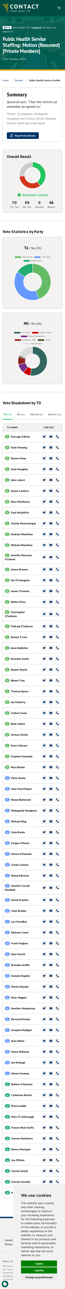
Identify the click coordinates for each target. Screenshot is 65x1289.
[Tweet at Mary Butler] (44, 767)
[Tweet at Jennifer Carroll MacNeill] (44, 887)
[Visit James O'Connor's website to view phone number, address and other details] (57, 591)
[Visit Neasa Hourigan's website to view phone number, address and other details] (57, 1149)
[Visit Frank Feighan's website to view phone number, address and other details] (57, 943)
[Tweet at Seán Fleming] (44, 447)
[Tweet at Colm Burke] (44, 832)
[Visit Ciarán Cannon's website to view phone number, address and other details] (57, 864)
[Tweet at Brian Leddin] (44, 1106)
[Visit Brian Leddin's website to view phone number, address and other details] (57, 1106)
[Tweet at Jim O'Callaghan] (44, 580)
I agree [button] (39, 1263)
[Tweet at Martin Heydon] (44, 986)
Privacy (8, 1244)
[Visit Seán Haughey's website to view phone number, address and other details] (57, 469)
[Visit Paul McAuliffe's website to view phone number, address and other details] (57, 512)
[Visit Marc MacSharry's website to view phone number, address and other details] (57, 501)
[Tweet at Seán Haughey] (44, 469)
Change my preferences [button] (39, 1277)
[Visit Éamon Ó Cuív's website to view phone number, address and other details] (57, 637)
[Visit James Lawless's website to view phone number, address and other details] (57, 490)
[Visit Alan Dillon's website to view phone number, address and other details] (57, 1041)
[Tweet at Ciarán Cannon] (44, 864)
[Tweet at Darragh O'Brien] (44, 436)
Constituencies (13, 1240)
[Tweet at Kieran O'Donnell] (44, 854)
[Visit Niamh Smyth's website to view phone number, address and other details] (57, 669)
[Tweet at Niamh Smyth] (44, 669)
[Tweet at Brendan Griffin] (44, 965)
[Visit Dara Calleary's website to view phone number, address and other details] (57, 745)
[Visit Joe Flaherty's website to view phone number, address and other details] (57, 702)
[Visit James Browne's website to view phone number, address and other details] (57, 569)
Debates (19, 80)
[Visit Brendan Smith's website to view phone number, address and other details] (57, 658)
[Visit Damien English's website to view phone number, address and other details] (57, 975)
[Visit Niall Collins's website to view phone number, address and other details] (57, 723)
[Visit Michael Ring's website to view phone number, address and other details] (57, 821)
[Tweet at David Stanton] (44, 900)
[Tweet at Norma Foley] (44, 458)
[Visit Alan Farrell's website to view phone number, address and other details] (57, 954)
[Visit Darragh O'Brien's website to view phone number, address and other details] (57, 436)
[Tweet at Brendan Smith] (44, 658)
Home (6, 80)
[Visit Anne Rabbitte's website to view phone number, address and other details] (57, 648)
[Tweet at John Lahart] (44, 480)
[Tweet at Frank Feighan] (44, 943)
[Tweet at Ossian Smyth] (44, 1171)
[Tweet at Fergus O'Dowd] (44, 843)
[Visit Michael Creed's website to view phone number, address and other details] (57, 932)
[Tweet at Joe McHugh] (44, 1062)
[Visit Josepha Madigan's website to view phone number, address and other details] (57, 1030)
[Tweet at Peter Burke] (44, 778)
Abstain (36, 414)
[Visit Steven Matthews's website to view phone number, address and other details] (57, 1138)
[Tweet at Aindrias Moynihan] (44, 534)
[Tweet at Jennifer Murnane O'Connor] (44, 557)
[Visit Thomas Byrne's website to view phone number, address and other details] (57, 691)
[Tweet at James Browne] (44, 569)
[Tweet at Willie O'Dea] (44, 602)
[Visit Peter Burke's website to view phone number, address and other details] (57, 778)
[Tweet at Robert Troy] (44, 680)
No (21, 414)
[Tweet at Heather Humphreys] (44, 1008)
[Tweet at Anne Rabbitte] (44, 648)
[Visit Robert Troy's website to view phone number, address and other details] (57, 680)
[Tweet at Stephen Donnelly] (44, 756)
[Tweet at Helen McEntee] (44, 1051)
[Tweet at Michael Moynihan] (44, 545)
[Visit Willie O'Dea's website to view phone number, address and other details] (57, 602)
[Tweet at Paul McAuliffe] (44, 512)
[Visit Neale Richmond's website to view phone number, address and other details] (57, 799)
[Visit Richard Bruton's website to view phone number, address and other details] (57, 875)
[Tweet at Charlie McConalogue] (44, 523)
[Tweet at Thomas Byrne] (44, 691)
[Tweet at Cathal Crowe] (44, 713)
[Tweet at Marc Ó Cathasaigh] (44, 1116)
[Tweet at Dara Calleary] (44, 745)
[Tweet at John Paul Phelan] (44, 789)
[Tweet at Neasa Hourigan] (44, 1149)
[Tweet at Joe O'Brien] (44, 1160)
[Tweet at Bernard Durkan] (44, 1019)
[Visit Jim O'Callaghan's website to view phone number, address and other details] (57, 580)
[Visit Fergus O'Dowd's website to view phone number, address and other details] (57, 843)
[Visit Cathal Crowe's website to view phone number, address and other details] (57, 713)
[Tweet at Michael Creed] (44, 932)
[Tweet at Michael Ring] (44, 821)
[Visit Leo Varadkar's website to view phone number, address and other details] (57, 921)
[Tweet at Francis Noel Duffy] (44, 1127)
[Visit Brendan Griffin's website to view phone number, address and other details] (57, 965)
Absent (54, 414)
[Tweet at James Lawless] (44, 490)
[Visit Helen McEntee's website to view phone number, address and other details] (57, 1051)
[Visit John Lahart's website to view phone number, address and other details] (57, 480)
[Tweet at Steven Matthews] (44, 1138)
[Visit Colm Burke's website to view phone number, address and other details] (57, 832)
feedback (36, 27)
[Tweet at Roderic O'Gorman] (44, 1084)
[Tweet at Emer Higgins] (44, 997)
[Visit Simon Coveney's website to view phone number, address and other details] (57, 1073)
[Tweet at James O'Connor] (44, 591)
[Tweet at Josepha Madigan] (44, 1030)
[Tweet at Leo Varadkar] (44, 921)
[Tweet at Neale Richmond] (44, 799)
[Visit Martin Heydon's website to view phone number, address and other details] (57, 986)
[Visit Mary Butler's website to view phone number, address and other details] (57, 767)
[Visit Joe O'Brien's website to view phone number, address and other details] (57, 1160)
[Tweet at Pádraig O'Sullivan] (44, 626)
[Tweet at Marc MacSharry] (44, 501)
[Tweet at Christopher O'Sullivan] (44, 614)
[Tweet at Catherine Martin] (44, 1095)
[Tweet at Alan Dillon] (44, 1041)
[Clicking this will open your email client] (51, 436)
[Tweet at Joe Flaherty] (44, 702)
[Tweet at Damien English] (44, 975)
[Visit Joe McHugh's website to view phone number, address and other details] (57, 1062)
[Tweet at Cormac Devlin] (44, 734)
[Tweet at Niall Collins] (44, 723)
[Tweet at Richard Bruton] (44, 875)
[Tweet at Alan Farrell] (44, 954)
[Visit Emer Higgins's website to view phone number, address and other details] (57, 997)
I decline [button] (39, 1270)
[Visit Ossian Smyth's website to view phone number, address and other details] (57, 1171)
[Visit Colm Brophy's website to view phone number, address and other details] (57, 910)
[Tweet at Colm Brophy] (44, 910)
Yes (7, 414)
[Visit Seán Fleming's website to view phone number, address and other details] (57, 447)
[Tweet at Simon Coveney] (44, 1073)
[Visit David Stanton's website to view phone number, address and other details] (57, 900)
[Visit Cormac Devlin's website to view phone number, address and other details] (57, 734)
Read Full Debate (25, 135)
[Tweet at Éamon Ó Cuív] (44, 637)
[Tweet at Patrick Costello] (44, 1181)
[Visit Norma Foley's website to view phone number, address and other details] (57, 458)
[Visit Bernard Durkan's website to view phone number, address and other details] (57, 1019)
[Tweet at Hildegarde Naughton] (44, 810)
